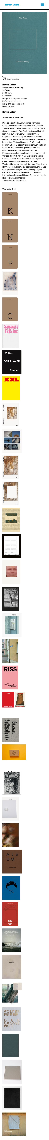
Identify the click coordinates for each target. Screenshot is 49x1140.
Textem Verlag (12, 4)
